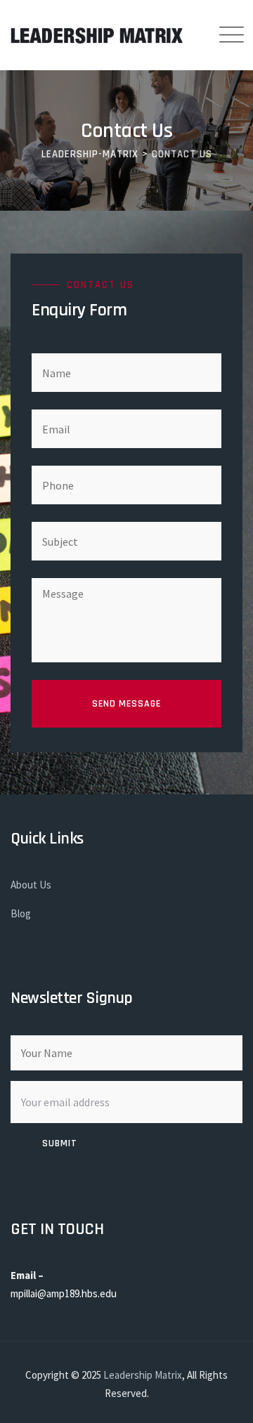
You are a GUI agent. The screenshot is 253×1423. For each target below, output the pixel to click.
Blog (21, 913)
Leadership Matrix (142, 1375)
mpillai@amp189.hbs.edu (64, 1293)
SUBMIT (59, 1143)
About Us (31, 884)
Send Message (126, 703)
